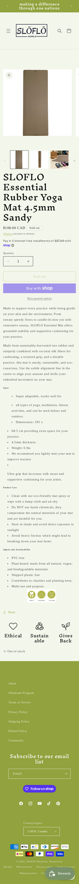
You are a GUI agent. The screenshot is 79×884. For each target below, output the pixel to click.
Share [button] (11, 612)
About (12, 683)
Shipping (7, 234)
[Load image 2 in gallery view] (39, 159)
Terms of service (66, 866)
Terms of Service (19, 702)
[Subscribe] (65, 774)
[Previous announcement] (7, 6)
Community (16, 740)
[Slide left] (4, 160)
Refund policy (24, 866)
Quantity (8, 253)
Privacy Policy (18, 712)
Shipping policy (28, 873)
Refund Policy (17, 731)
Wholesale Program (21, 693)
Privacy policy (45, 866)
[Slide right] (74, 160)
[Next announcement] (71, 6)
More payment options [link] (39, 298)
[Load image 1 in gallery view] (19, 159)
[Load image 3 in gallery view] (59, 159)
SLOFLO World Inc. (37, 861)
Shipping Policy (18, 721)
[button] (8, 31)
